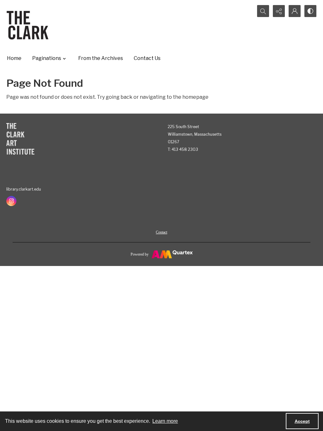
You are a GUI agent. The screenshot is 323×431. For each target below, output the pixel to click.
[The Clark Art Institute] (20, 139)
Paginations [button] (46, 58)
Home (14, 58)
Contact (161, 232)
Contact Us (147, 58)
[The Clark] (28, 24)
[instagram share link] (11, 201)
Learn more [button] (165, 421)
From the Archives (100, 58)
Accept (302, 421)
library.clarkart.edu (23, 189)
